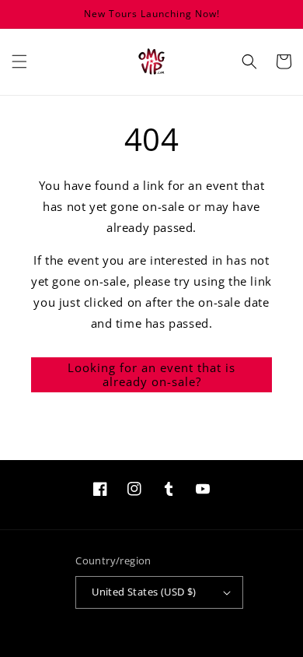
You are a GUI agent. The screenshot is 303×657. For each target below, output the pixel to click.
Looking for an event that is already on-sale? (151, 374)
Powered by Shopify (181, 650)
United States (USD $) (144, 592)
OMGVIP (131, 650)
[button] (19, 61)
